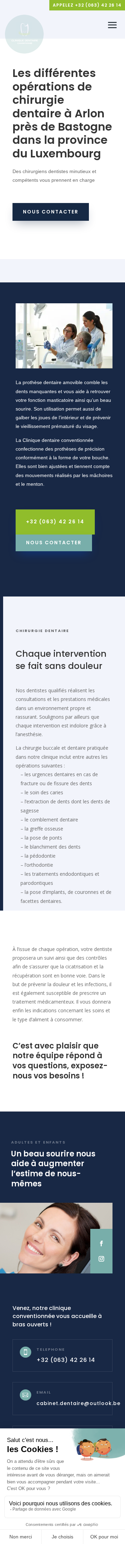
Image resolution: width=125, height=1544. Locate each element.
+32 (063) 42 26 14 (55, 521)
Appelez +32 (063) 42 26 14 (87, 5)
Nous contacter (50, 211)
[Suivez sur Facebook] (101, 1243)
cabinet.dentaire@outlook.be (78, 1403)
